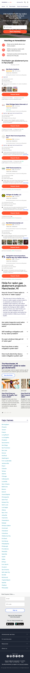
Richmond (5, 577)
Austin (3, 556)
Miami (3, 466)
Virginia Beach (6, 580)
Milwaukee (5, 588)
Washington (5, 458)
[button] (4, 89)
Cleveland (5, 531)
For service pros (6, 639)
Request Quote (15, 94)
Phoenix (4, 427)
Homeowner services (8, 634)
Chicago (4, 476)
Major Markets (7, 420)
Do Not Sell (16, 661)
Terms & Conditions (23, 664)
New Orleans (5, 484)
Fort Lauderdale (6, 461)
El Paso (4, 562)
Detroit (4, 492)
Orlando (4, 468)
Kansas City (5, 502)
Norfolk (4, 575)
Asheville (4, 515)
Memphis (4, 551)
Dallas (3, 559)
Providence (5, 549)
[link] (15, 72)
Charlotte (5, 518)
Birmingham (5, 424)
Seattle (4, 582)
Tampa (4, 471)
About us (4, 648)
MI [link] (7, 6)
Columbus (5, 533)
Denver (4, 453)
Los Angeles (5, 437)
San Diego (5, 445)
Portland (4, 538)
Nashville (4, 554)
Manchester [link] (12, 6)
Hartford (4, 455)
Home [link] (3, 6)
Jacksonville (5, 463)
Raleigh (4, 523)
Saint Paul (5, 499)
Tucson (4, 429)
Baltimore (5, 486)
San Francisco (6, 448)
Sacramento (5, 442)
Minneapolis (5, 497)
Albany (4, 510)
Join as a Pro (20, 2)
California (11, 661)
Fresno (4, 432)
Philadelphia (5, 543)
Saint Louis (5, 505)
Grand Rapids (6, 494)
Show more (25, 154)
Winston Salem (6, 525)
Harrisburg (5, 541)
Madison (4, 585)
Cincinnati (5, 528)
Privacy (6, 661)
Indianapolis (5, 479)
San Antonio (5, 569)
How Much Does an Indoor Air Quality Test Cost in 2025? (9, 395)
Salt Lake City (6, 572)
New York (4, 512)
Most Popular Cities (7, 594)
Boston (4, 489)
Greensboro (5, 520)
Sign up (15, 610)
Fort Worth (5, 564)
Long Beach (5, 435)
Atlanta (4, 474)
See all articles (8, 375)
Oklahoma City (6, 536)
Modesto (4, 440)
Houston (4, 567)
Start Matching (15, 32)
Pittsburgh (5, 546)
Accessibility (22, 661)
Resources (5, 644)
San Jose (4, 450)
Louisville (4, 481)
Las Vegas (5, 507)
